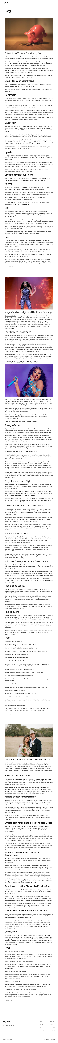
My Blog (5, 3)
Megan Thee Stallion (10, 316)
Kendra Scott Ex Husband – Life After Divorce (24, 422)
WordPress (52, 1039)
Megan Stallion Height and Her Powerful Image (28, 312)
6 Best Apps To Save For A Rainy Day (23, 53)
